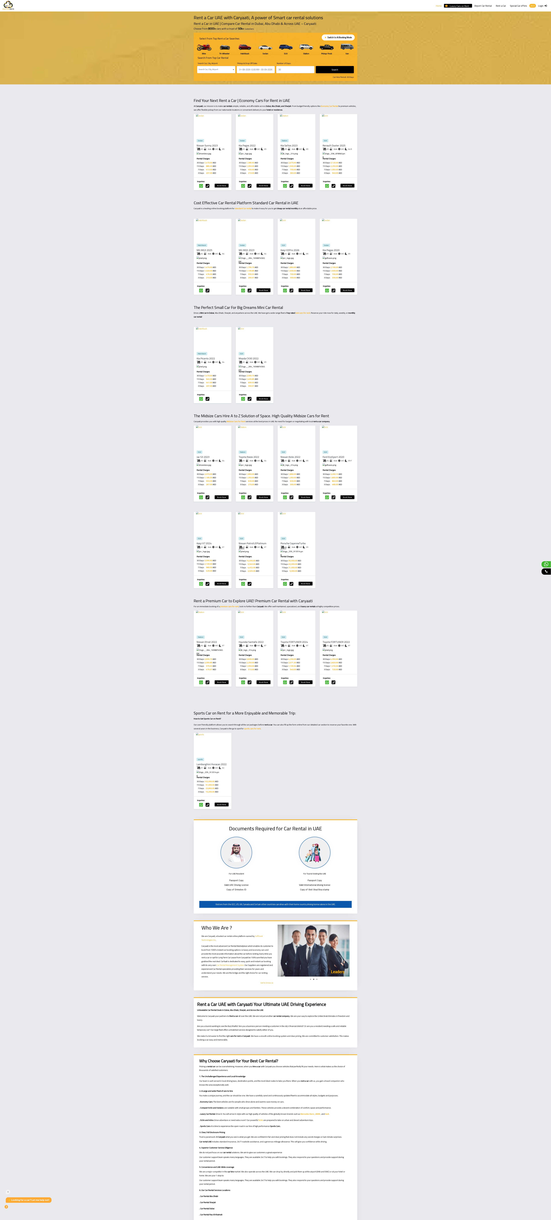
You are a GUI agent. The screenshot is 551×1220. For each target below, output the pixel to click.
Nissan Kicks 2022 (290, 457)
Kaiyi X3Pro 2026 (290, 250)
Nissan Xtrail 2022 (207, 642)
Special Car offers (518, 6)
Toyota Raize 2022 (249, 457)
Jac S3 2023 (203, 457)
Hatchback (202, 245)
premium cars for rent (229, 606)
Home (439, 6)
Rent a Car (501, 6)
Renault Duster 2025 (334, 145)
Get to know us (266, 983)
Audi (327, 1114)
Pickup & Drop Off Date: (247, 63)
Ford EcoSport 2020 (333, 457)
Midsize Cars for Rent (236, 421)
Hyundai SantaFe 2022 (251, 642)
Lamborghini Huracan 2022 (212, 764)
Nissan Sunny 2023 (207, 145)
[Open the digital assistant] (11, 1208)
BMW (318, 1114)
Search (335, 69)
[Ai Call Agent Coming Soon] (546, 571)
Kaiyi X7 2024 (204, 543)
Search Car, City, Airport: (208, 63)
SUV (325, 140)
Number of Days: (284, 63)
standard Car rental (243, 208)
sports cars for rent (252, 728)
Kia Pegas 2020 (331, 250)
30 (348, 77)
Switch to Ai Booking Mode (338, 37)
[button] (310, 979)
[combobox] (216, 69)
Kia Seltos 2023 (289, 145)
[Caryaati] (8, 5)
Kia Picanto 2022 (206, 358)
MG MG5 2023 (246, 250)
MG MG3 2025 (204, 250)
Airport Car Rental (483, 6)
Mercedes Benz (307, 1114)
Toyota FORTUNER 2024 (294, 642)
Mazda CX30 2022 (249, 358)
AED (532, 6)
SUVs (260, 1120)
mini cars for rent (303, 313)
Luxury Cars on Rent (459, 5)
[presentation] (198, 48)
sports (200, 759)
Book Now (221, 185)
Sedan (200, 140)
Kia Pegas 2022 (247, 145)
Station (284, 140)
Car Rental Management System (230, 965)
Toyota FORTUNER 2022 (336, 642)
